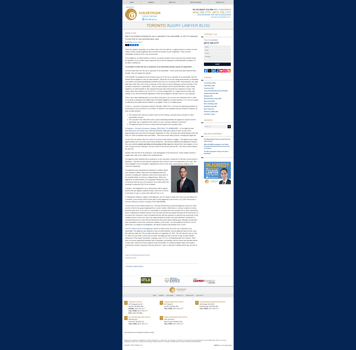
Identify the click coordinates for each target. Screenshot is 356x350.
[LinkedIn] (213, 70)
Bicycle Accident (146, 255)
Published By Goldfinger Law (212, 13)
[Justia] (217, 70)
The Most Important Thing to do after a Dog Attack (216, 152)
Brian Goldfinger (210, 103)
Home (132, 2)
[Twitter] (210, 70)
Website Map (189, 295)
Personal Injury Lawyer (212, 98)
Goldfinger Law (138, 345)
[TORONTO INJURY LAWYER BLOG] (178, 25)
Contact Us (220, 2)
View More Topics (209, 114)
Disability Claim (210, 106)
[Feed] (229, 70)
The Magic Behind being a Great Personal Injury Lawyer (217, 140)
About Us (172, 2)
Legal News (209, 85)
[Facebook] (206, 70)
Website (151, 2)
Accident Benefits (134, 255)
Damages (208, 96)
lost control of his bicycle (154, 139)
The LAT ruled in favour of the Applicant (138, 228)
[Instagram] (225, 70)
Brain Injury (209, 109)
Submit (217, 64)
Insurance (209, 88)
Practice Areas (195, 2)
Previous (129, 266)
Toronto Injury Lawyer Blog (143, 13)
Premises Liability (211, 111)
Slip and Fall (209, 101)
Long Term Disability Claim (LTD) (216, 90)
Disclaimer (170, 295)
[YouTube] (221, 70)
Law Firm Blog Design (223, 345)
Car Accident (210, 83)
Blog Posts (199, 295)
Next (141, 266)
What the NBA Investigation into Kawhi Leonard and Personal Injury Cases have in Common (217, 146)
